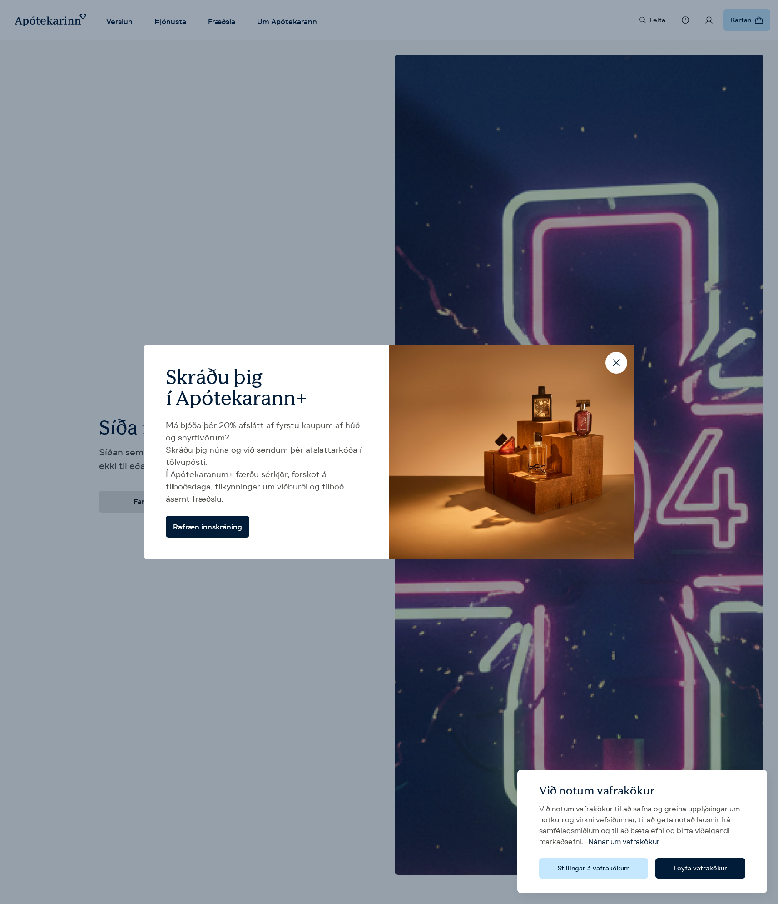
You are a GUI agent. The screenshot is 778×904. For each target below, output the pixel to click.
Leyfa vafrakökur (700, 868)
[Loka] (616, 363)
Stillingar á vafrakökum (593, 868)
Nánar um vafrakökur (623, 841)
